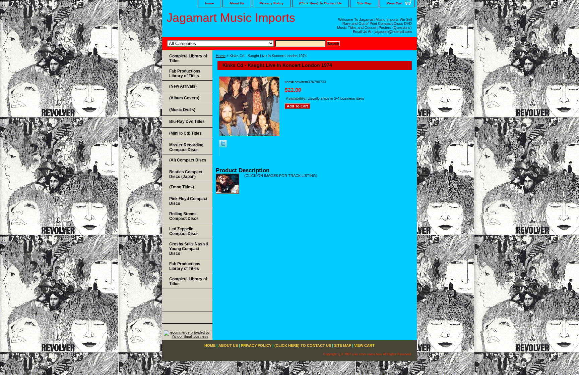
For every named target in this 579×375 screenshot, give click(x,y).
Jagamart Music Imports (231, 18)
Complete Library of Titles (188, 58)
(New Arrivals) (183, 86)
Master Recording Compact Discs (186, 147)
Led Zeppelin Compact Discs (184, 231)
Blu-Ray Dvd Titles (187, 121)
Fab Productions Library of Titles (184, 73)
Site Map (364, 3)
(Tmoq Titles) (181, 187)
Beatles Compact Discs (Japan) (185, 174)
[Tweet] (223, 146)
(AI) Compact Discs (187, 160)
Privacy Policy (272, 3)
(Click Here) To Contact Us (320, 3)
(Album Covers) (184, 98)
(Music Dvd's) (182, 109)
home (209, 3)
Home (221, 56)
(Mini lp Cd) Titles (185, 133)
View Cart (394, 3)
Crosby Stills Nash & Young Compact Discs (189, 249)
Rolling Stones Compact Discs (184, 216)
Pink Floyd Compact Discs (188, 201)
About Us (237, 3)
